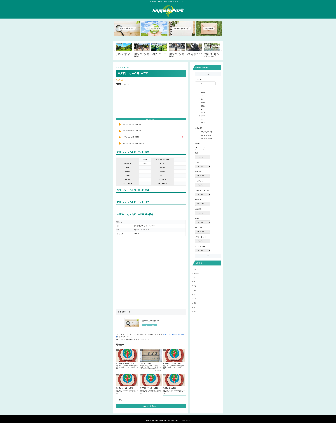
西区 (202, 119)
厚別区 (203, 102)
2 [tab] (168, 61)
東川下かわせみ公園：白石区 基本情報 (133, 143)
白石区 (119, 84)
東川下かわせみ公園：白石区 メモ (132, 137)
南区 (202, 99)
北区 (202, 96)
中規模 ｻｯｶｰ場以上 (206, 135)
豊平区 (203, 123)
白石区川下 (126, 84)
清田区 (203, 112)
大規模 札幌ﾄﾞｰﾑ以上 (207, 132)
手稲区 (203, 106)
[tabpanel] (124, 50)
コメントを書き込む (150, 406)
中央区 (203, 92)
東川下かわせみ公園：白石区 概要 (132, 124)
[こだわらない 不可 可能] (202, 204)
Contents (148, 119)
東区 (202, 109)
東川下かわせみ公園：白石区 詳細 (132, 130)
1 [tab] (165, 61)
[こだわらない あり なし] (202, 157)
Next (222, 50)
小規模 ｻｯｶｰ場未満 (206, 138)
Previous (114, 50)
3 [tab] (171, 61)
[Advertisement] (151, 103)
